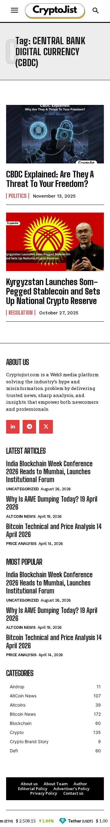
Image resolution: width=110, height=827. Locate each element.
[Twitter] (46, 426)
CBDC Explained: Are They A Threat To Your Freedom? (50, 179)
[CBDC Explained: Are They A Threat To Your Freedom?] (55, 134)
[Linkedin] (13, 426)
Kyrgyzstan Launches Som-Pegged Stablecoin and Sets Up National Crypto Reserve (53, 291)
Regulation (21, 312)
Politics (18, 196)
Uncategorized (22, 489)
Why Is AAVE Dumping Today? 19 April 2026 (51, 503)
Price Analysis (21, 543)
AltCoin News (20, 516)
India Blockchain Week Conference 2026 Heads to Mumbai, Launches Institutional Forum (49, 472)
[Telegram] (29, 426)
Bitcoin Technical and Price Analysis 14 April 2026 (54, 530)
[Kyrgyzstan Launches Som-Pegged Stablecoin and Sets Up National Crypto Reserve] (55, 242)
